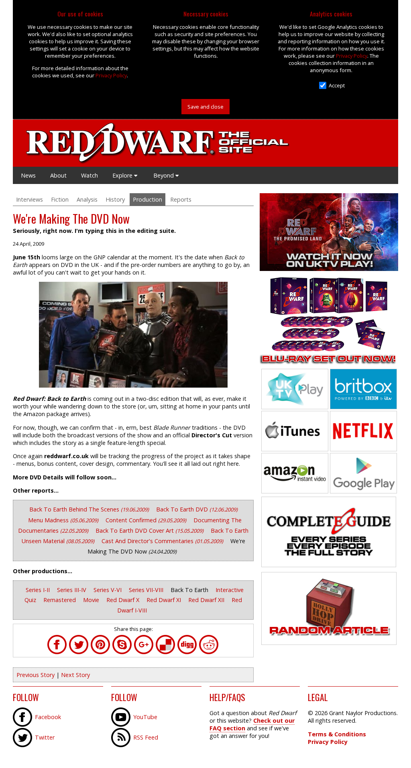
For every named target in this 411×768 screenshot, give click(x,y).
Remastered (60, 600)
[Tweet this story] (78, 652)
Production (147, 199)
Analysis (87, 199)
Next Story (75, 675)
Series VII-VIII (147, 590)
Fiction (60, 199)
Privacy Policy (111, 75)
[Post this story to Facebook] (57, 652)
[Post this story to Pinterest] (100, 652)
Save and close (205, 106)
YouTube (145, 717)
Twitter (45, 737)
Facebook (48, 717)
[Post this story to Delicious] (165, 652)
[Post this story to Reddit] (208, 652)
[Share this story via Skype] (122, 652)
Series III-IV (72, 590)
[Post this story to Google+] (143, 652)
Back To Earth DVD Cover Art (149, 530)
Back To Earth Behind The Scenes (89, 509)
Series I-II (38, 590)
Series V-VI (108, 590)
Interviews (29, 199)
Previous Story (35, 675)
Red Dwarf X (123, 600)
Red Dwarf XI (164, 600)
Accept (337, 85)
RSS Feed (145, 737)
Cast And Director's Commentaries (162, 541)
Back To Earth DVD (197, 509)
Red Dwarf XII (207, 600)
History (115, 199)
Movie (92, 600)
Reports (180, 199)
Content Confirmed (146, 520)
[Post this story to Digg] (187, 652)
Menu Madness (63, 520)
